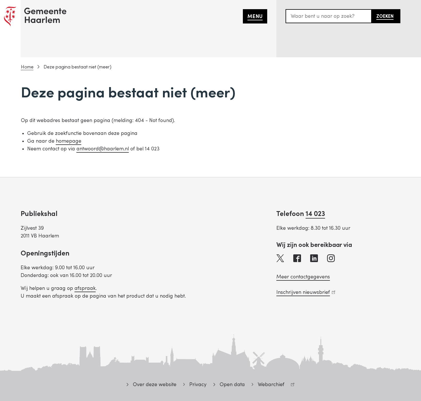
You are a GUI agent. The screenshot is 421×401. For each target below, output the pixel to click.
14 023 (315, 214)
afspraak (85, 288)
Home (27, 67)
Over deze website (154, 385)
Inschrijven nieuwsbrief (304, 292)
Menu (255, 16)
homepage (68, 141)
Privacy (197, 385)
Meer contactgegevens (303, 277)
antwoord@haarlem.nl (102, 149)
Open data (232, 385)
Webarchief (268, 385)
